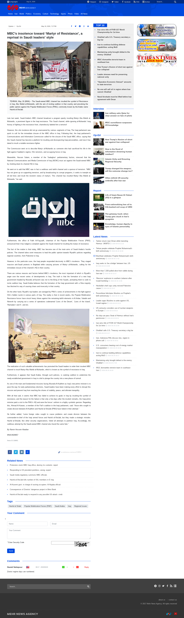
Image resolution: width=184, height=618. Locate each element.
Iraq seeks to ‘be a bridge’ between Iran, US (113, 263)
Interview (98, 108)
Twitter (116, 2)
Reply (86, 567)
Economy (37, 14)
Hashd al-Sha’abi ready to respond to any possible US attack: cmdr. (36, 494)
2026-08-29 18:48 (115, 348)
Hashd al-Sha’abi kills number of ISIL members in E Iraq (32, 480)
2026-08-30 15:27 (111, 273)
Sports (63, 14)
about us (162, 600)
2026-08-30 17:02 (113, 258)
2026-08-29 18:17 (113, 355)
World (21, 14)
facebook (127, 2)
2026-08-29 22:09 (113, 325)
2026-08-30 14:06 (116, 281)
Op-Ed (19, 26)
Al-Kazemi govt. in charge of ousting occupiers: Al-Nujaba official (35, 485)
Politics (29, 14)
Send (11, 551)
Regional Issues (80, 506)
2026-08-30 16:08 (104, 266)
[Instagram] (159, 586)
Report (97, 190)
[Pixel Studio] (174, 614)
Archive (147, 2)
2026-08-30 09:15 (113, 318)
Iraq (69, 506)
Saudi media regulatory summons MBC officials (28, 475)
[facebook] (167, 586)
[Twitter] (163, 586)
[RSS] (171, 586)
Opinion (10, 26)
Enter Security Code (15, 542)
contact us (173, 600)
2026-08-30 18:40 (117, 251)
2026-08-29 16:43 (107, 370)
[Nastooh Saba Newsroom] (167, 614)
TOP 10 (100, 25)
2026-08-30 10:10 (115, 303)
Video (76, 14)
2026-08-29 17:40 (111, 363)
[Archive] (175, 586)
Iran (16, 14)
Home (10, 14)
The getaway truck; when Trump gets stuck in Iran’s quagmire (117, 216)
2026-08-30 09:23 (112, 310)
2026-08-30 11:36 (117, 296)
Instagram (104, 2)
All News (84, 14)
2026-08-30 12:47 (109, 288)
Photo (70, 14)
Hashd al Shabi (15, 506)
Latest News (100, 236)
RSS (137, 2)
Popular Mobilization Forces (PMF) (37, 506)
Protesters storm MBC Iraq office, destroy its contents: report (34, 465)
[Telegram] (155, 586)
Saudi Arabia (60, 506)
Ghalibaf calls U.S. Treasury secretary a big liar (114, 330)
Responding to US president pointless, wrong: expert (30, 470)
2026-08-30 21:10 (118, 243)
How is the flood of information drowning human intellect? (118, 151)
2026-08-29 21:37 (104, 333)
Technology (54, 14)
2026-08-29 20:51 (112, 340)
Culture (45, 14)
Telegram (93, 2)
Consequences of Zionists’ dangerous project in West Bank (33, 489)
